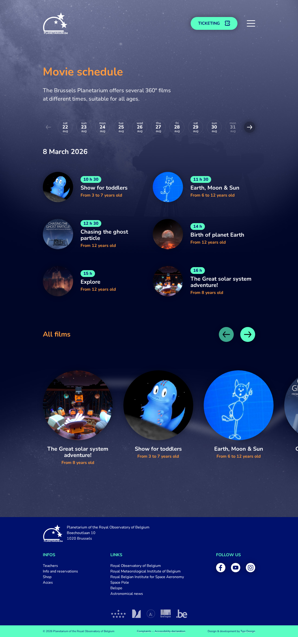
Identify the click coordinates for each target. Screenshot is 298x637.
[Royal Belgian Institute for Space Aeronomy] (151, 614)
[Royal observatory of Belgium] (118, 614)
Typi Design (247, 631)
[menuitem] (60, 566)
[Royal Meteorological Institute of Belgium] (136, 614)
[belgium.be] (181, 614)
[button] (251, 23)
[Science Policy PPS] (166, 614)
